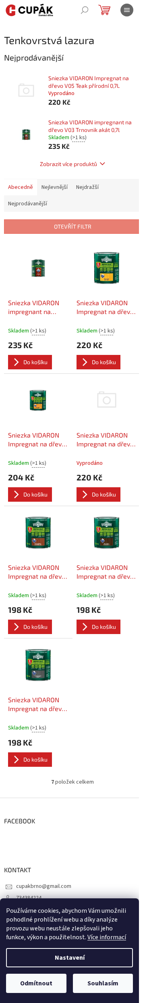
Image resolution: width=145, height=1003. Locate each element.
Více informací (106, 937)
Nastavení (70, 957)
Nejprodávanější (27, 204)
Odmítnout (36, 983)
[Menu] (127, 10)
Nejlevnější (54, 187)
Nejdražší (87, 187)
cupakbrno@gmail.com (43, 886)
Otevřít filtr (72, 226)
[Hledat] (85, 10)
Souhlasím (102, 983)
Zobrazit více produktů (68, 163)
